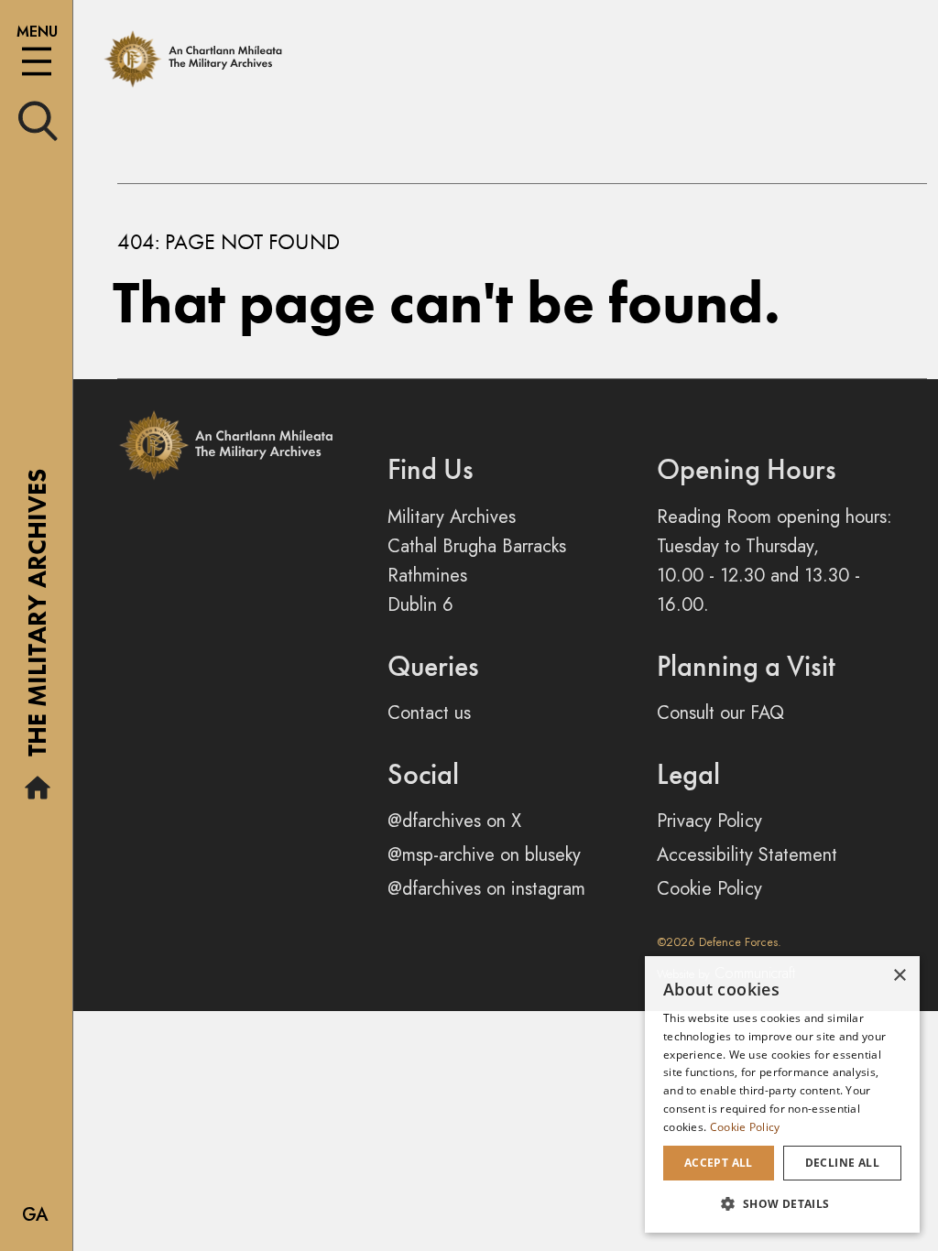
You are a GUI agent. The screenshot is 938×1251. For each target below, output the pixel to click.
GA (35, 1215)
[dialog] (782, 1094)
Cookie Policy (709, 889)
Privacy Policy (709, 821)
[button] (782, 1203)
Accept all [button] (718, 1162)
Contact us (429, 713)
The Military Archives (37, 619)
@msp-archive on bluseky (484, 855)
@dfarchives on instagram (486, 889)
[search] (38, 119)
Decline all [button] (842, 1162)
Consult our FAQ (720, 713)
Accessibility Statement (747, 855)
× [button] (899, 976)
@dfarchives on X (454, 821)
